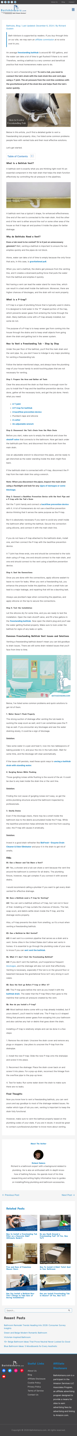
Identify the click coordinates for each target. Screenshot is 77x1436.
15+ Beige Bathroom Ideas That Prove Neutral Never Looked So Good (37, 1342)
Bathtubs (10, 26)
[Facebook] (4, 1370)
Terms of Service (36, 1391)
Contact (71, 2)
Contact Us (33, 1395)
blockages (11, 966)
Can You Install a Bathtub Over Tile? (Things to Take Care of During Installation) (20, 1295)
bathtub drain (13, 994)
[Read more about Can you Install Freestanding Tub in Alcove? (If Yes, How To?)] (55, 1282)
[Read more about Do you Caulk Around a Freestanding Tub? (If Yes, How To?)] (55, 1223)
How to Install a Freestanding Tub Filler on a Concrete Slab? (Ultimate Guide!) (21, 1236)
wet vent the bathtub (34, 950)
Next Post (68, 1195)
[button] (73, 9)
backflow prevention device (55, 504)
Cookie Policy (34, 1383)
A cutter (16, 420)
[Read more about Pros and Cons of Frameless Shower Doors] (21, 1253)
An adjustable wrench (23, 424)
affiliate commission (44, 39)
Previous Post (10, 1195)
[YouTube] (4, 1376)
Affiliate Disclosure (36, 1379)
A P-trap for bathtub (22, 408)
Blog (63, 2)
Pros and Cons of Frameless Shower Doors (18, 1268)
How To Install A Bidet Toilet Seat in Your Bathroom (55, 1268)
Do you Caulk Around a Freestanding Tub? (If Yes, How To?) (54, 1236)
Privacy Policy (34, 1387)
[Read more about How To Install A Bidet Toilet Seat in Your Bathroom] (55, 1253)
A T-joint (16, 404)
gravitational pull (38, 261)
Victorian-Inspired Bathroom (17, 1337)
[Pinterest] (22, 1370)
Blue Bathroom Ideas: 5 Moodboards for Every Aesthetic (30, 1346)
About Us (54, 2)
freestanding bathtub (28, 52)
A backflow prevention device (27, 412)
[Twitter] (10, 1370)
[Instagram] (16, 1370)
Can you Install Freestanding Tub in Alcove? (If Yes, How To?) (54, 1294)
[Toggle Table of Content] (31, 156)
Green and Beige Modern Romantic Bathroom (25, 1333)
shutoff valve (12, 439)
